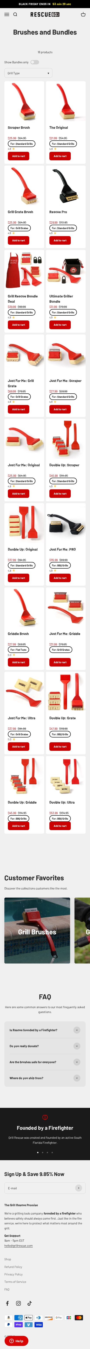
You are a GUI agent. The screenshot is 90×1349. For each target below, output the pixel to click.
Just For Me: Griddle (64, 633)
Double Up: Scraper (64, 464)
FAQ (6, 1289)
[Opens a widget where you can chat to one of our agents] (16, 1341)
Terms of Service (15, 1281)
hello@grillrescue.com (18, 1245)
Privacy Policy (13, 1274)
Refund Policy (13, 1266)
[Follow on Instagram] (18, 1303)
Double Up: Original (23, 549)
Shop (7, 1259)
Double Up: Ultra (62, 802)
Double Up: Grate (62, 717)
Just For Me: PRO (62, 549)
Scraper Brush (19, 127)
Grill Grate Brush (20, 211)
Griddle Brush (18, 633)
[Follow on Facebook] (7, 1303)
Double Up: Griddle (22, 802)
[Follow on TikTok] (30, 1303)
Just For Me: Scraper (65, 380)
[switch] (34, 62)
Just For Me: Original (24, 464)
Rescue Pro (58, 211)
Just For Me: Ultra (21, 717)
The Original (58, 127)
